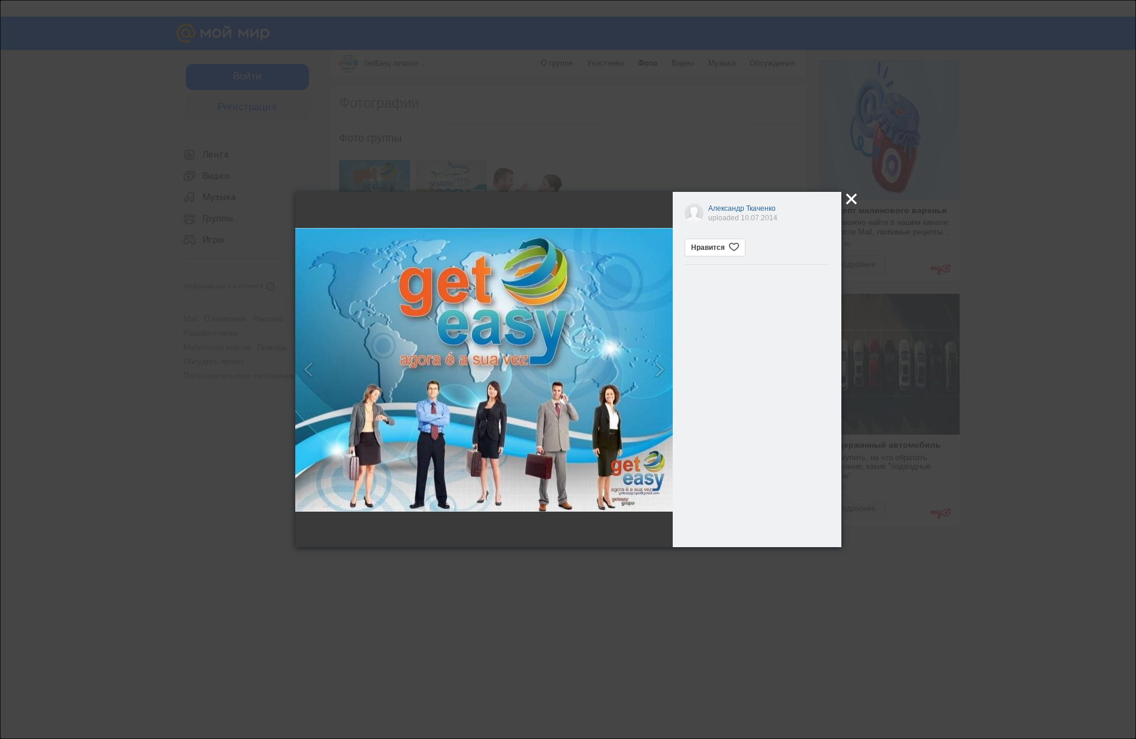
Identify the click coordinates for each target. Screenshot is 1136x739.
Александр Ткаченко (742, 208)
